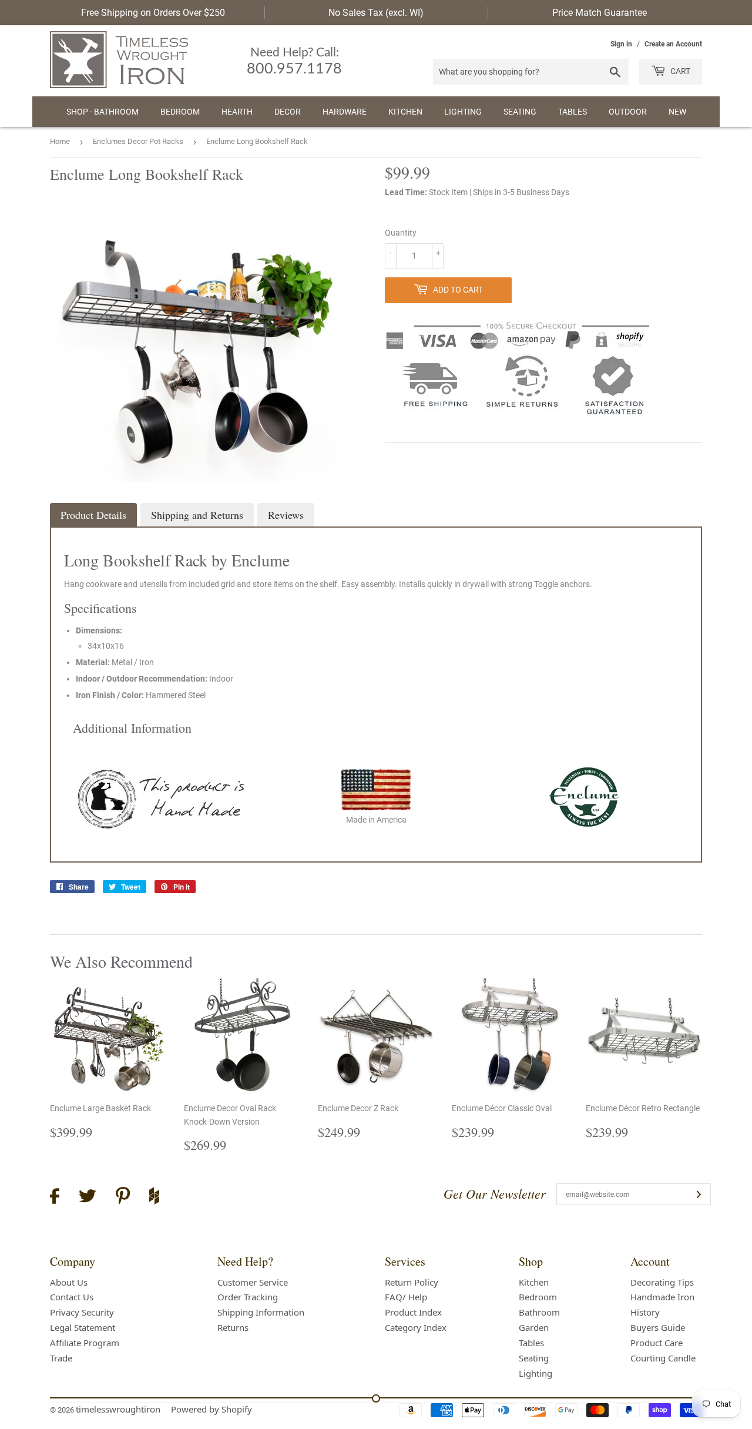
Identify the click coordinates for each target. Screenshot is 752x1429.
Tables (572, 111)
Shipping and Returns (197, 515)
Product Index (413, 1312)
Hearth (237, 111)
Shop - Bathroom (102, 111)
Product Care (656, 1343)
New (677, 111)
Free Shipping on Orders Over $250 (153, 12)
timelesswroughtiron (118, 1409)
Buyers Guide (657, 1327)
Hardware (345, 111)
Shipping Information (260, 1312)
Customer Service (252, 1282)
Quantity (401, 232)
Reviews (286, 515)
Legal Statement (82, 1327)
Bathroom (539, 1312)
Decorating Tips (662, 1282)
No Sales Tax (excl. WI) (376, 12)
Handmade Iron (662, 1297)
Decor (287, 111)
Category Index (415, 1327)
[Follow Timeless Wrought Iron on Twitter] (87, 1198)
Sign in (621, 44)
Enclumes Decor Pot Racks (138, 141)
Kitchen (405, 111)
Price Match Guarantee (599, 12)
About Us (69, 1282)
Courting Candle (663, 1358)
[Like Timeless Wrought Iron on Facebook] (54, 1198)
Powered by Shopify (211, 1409)
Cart (679, 71)
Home (60, 141)
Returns (233, 1327)
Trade (61, 1358)
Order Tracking (247, 1297)
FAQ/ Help (406, 1297)
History (645, 1312)
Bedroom (180, 111)
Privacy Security (82, 1312)
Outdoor (628, 111)
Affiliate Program (84, 1343)
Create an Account (673, 44)
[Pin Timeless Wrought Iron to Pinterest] (123, 1197)
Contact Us (71, 1297)
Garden (534, 1327)
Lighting (463, 111)
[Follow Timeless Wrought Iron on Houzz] (154, 1197)
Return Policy (411, 1282)
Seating (519, 111)
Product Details (93, 515)
